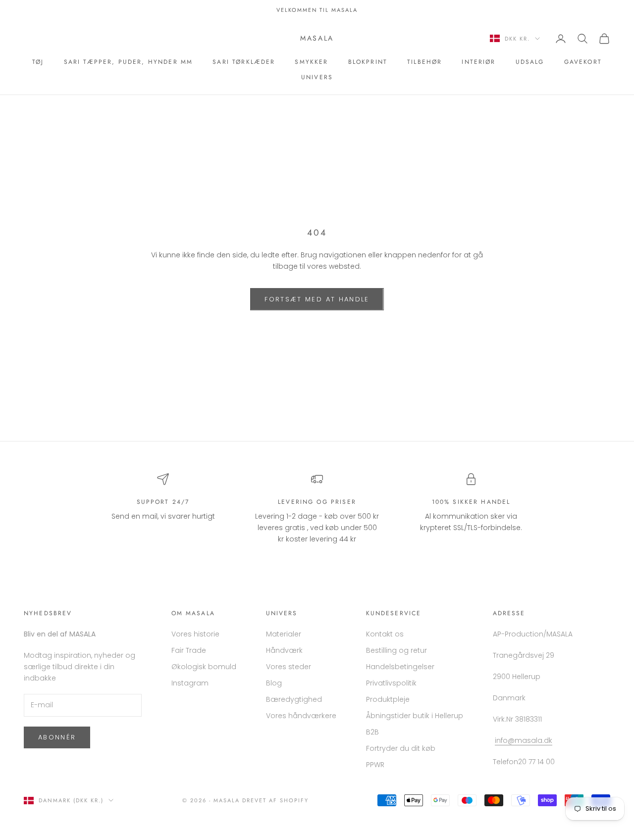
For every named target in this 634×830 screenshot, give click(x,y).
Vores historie (195, 634)
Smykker (311, 61)
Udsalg (530, 61)
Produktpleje (388, 699)
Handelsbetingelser (400, 667)
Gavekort (583, 61)
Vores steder (288, 667)
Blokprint (367, 61)
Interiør (478, 61)
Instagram (190, 683)
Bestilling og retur (396, 650)
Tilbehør (424, 61)
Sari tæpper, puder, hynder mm (128, 61)
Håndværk (284, 650)
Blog (274, 683)
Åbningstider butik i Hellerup (414, 716)
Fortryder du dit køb (400, 748)
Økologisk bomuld (203, 667)
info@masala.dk (523, 740)
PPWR (375, 765)
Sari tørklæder (243, 61)
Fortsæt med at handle (316, 299)
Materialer (283, 634)
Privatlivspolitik (391, 683)
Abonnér (57, 737)
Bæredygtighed (294, 699)
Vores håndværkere (301, 716)
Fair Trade (188, 650)
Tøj (38, 61)
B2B (372, 732)
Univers (317, 77)
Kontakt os (385, 634)
